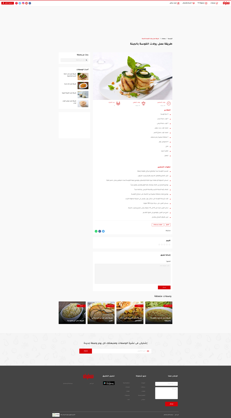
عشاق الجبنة (126, 383)
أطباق (167, 224)
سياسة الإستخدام (68, 383)
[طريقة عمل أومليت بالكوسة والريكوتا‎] (158, 312)
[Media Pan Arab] (56, 415)
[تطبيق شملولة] (105, 383)
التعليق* (168, 261)
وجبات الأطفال (167, 305)
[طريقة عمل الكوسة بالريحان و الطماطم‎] (129, 312)
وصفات (163, 38)
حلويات (128, 391)
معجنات (127, 387)
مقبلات (143, 391)
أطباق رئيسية (141, 395)
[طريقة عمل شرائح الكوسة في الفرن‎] (101, 312)
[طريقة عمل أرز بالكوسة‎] (72, 312)
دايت (128, 399)
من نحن (91, 383)
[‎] (74, 76)
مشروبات (127, 395)
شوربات (143, 383)
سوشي (143, 399)
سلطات (143, 387)
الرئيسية (170, 38)
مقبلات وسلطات (157, 224)
